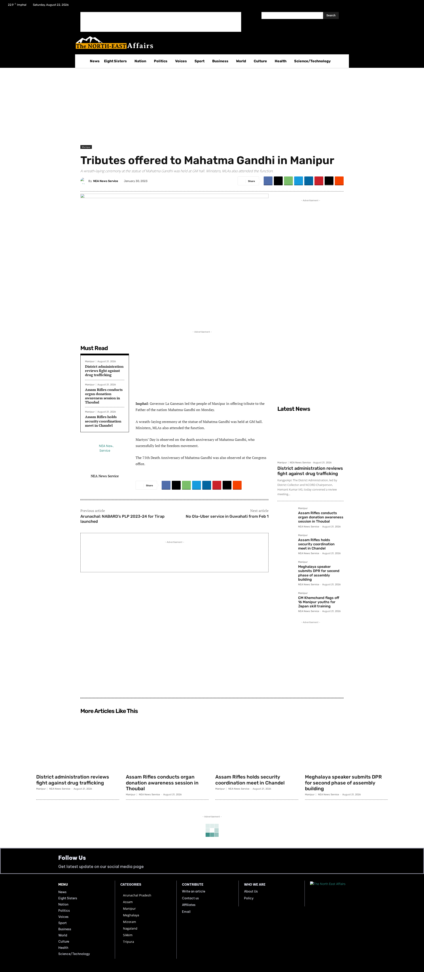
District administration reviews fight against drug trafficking (104, 370)
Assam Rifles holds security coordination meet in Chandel (103, 421)
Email (186, 912)
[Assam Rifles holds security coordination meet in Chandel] (286, 542)
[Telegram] (298, 180)
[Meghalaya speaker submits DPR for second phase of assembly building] (286, 569)
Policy (249, 898)
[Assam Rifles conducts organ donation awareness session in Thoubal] (286, 515)
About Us (251, 891)
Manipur (86, 146)
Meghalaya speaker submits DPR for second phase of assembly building (318, 573)
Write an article (193, 891)
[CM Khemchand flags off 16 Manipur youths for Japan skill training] (286, 600)
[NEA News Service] (84, 181)
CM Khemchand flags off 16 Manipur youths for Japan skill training (318, 602)
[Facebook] (391, 6)
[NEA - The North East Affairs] (338, 893)
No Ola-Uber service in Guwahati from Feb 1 (227, 516)
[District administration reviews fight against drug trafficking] (310, 436)
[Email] (329, 180)
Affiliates (188, 905)
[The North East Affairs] (210, 42)
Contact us (190, 898)
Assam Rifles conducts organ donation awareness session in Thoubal (104, 396)
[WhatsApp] (288, 180)
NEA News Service (105, 181)
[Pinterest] (318, 180)
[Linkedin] (308, 180)
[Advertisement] (160, 22)
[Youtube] (414, 6)
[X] (402, 6)
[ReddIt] (339, 180)
